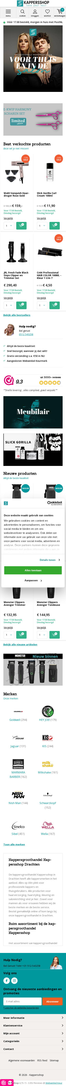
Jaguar (18, 746)
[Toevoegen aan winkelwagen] (21, 226)
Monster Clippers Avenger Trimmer (14, 603)
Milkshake (48, 772)
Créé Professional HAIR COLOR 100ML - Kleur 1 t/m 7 (49, 275)
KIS (47, 746)
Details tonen (48, 559)
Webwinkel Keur (54, 1082)
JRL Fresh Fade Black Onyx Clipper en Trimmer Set (16, 275)
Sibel (18, 834)
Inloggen (35, 16)
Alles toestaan (33, 570)
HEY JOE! (48, 720)
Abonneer (52, 1001)
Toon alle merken (14, 844)
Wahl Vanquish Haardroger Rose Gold (16, 194)
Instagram (14, 980)
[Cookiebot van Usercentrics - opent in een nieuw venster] (47, 503)
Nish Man (18, 803)
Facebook (6, 980)
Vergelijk (8, 218)
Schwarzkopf (48, 805)
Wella (48, 834)
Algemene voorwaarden (21, 1060)
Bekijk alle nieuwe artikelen (20, 644)
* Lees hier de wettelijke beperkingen (21, 1007)
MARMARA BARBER (18, 775)
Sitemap (54, 1060)
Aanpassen (31, 580)
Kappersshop (36, 1074)
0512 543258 (26, 334)
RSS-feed (42, 1060)
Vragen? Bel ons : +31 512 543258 (34, 22)
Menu (8, 16)
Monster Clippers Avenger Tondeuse (48, 603)
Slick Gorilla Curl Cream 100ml (46, 194)
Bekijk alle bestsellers (16, 315)
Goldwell (18, 720)
